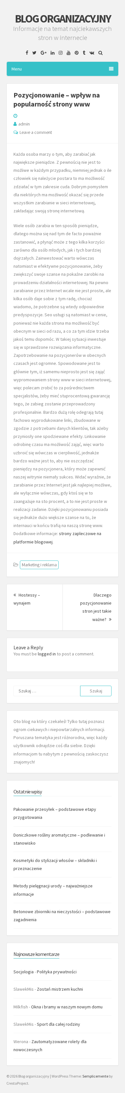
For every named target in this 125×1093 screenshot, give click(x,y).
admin (24, 124)
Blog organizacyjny (63, 19)
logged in (47, 654)
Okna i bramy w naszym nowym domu (67, 1007)
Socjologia (23, 972)
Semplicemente (95, 1076)
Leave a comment (36, 132)
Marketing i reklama (39, 565)
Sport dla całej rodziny (58, 1024)
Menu (17, 69)
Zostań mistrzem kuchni (60, 989)
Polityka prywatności (57, 972)
